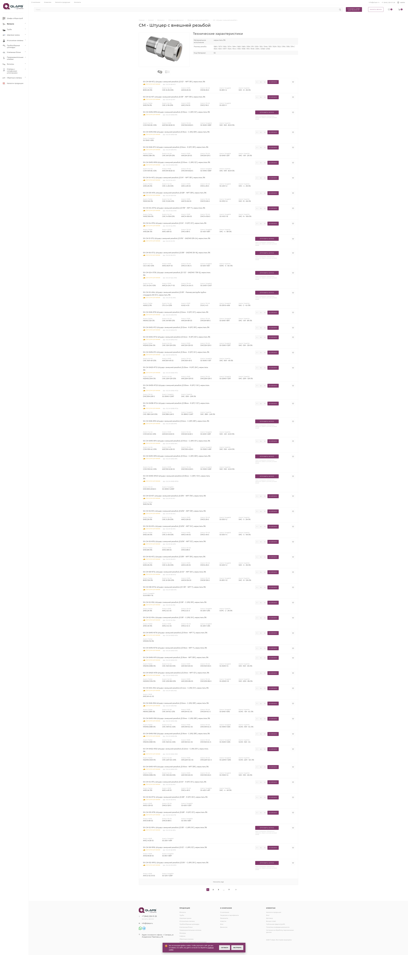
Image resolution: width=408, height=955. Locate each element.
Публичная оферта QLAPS (275, 924)
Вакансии (223, 927)
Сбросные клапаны (186, 939)
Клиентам (271, 908)
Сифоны (182, 936)
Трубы (181, 915)
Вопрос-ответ (271, 921)
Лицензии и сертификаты (229, 915)
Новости (223, 921)
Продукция (184, 908)
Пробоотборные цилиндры (189, 924)
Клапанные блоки (186, 927)
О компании (226, 908)
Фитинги (182, 912)
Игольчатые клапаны (187, 921)
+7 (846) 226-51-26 (388, 2)
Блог (221, 924)
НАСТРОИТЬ (237, 948)
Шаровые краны (185, 918)
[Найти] (340, 9)
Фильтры (182, 933)
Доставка (269, 918)
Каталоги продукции (273, 912)
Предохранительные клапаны (190, 930)
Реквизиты (224, 918)
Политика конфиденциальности (277, 927)
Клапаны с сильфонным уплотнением (193, 942)
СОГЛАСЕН (224, 948)
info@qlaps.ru (374, 2)
